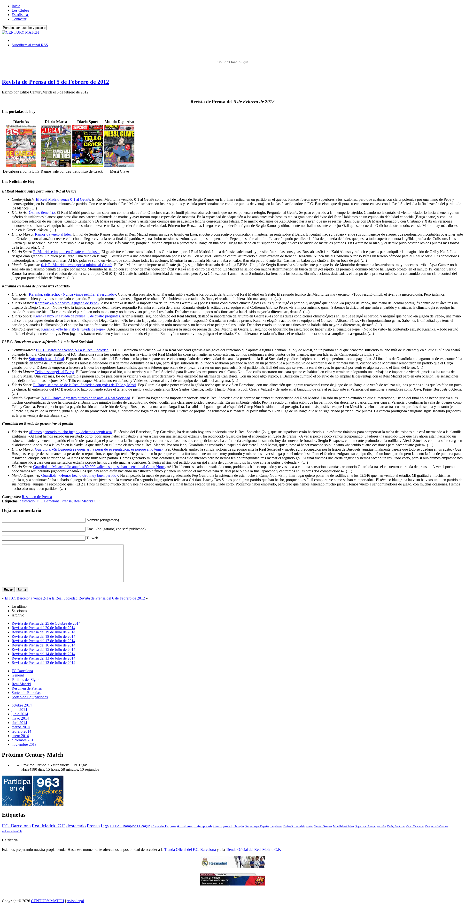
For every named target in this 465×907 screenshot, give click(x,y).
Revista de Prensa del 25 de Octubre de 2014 (46, 623)
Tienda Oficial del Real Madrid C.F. (253, 849)
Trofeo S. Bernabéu (294, 826)
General (18, 675)
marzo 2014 (21, 727)
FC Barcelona (22, 671)
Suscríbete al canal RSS (30, 45)
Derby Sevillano (396, 826)
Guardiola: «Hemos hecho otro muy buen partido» (79, 475)
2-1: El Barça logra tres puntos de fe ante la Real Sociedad (85, 398)
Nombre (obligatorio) (102, 520)
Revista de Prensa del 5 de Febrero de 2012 (55, 82)
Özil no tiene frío (42, 212)
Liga (105, 825)
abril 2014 (19, 723)
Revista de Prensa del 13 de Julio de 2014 (43, 658)
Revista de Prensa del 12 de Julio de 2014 (43, 663)
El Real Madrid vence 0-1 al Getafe (63, 199)
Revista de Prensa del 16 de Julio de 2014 (43, 645)
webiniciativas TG (12, 831)
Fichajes (238, 826)
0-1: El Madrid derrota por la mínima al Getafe (76, 265)
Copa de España (163, 826)
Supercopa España (257, 826)
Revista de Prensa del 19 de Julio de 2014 (43, 632)
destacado (27, 501)
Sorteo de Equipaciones (30, 697)
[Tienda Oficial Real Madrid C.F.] (232, 867)
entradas (381, 826)
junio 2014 (20, 714)
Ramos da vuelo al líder (53, 234)
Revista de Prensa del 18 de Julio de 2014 (43, 636)
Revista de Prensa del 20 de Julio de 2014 (43, 628)
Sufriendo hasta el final (46, 359)
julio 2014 (19, 709)
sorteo (309, 826)
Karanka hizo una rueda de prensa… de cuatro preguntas (76, 316)
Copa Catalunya (415, 826)
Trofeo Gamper (323, 826)
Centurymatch (222, 826)
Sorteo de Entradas (26, 693)
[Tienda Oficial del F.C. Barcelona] (232, 884)
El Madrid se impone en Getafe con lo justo (66, 252)
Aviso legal (75, 901)
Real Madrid (21, 684)
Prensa (67, 501)
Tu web (92, 538)
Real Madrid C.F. (87, 501)
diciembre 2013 (23, 740)
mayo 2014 (20, 718)
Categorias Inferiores (436, 826)
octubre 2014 (22, 705)
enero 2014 (20, 736)
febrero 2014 (21, 731)
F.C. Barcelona (48, 501)
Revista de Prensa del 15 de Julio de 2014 (43, 649)
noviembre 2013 (24, 744)
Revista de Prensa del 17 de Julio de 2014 (43, 641)
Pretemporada (203, 826)
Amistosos (185, 826)
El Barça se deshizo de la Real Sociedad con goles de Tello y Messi (84, 385)
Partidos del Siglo (25, 679)
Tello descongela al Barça (54, 372)
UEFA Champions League (130, 826)
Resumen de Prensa (37, 497)
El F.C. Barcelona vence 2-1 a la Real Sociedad (72, 350)
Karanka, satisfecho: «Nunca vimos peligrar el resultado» (72, 294)
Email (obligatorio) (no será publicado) (116, 529)
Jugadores (276, 826)
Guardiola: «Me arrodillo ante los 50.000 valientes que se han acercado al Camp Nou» (99, 467)
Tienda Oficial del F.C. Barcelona (190, 849)
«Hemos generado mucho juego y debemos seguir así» (70, 432)
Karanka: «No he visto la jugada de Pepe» (67, 303)
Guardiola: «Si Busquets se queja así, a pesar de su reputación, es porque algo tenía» (99, 449)
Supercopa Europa (365, 826)
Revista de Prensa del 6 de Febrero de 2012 (111, 598)
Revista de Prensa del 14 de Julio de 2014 (43, 654)
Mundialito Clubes (343, 826)
